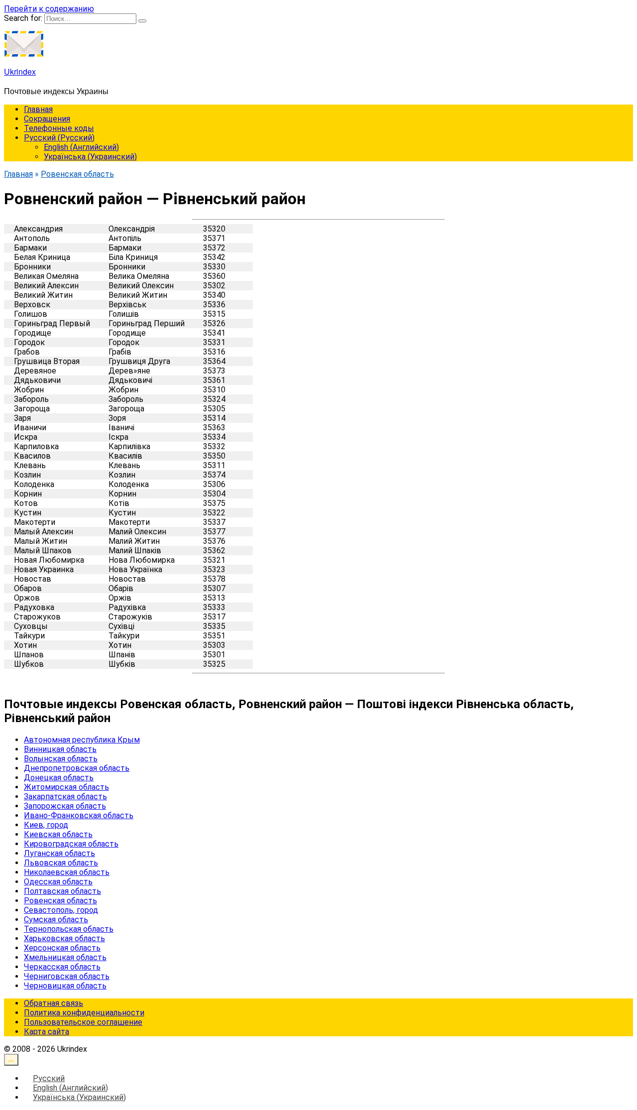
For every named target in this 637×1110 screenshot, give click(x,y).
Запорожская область (65, 806)
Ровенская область (60, 900)
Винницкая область (60, 749)
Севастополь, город (61, 910)
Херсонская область (62, 948)
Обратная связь (53, 1003)
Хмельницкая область (65, 957)
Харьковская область (64, 938)
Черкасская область (62, 967)
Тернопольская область (68, 929)
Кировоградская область (71, 844)
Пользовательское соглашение (83, 1022)
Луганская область (59, 853)
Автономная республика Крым (82, 739)
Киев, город (46, 825)
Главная (38, 109)
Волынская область (61, 758)
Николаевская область (66, 872)
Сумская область (56, 919)
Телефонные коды (59, 128)
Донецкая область (59, 777)
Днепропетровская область (76, 768)
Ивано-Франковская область (78, 815)
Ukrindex (20, 71)
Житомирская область (66, 787)
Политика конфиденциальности (84, 1012)
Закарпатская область (65, 796)
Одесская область (58, 881)
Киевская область (58, 834)
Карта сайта (46, 1031)
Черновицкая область (65, 985)
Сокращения (47, 118)
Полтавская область (62, 891)
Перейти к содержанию (49, 8)
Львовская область (61, 862)
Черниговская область (66, 976)
